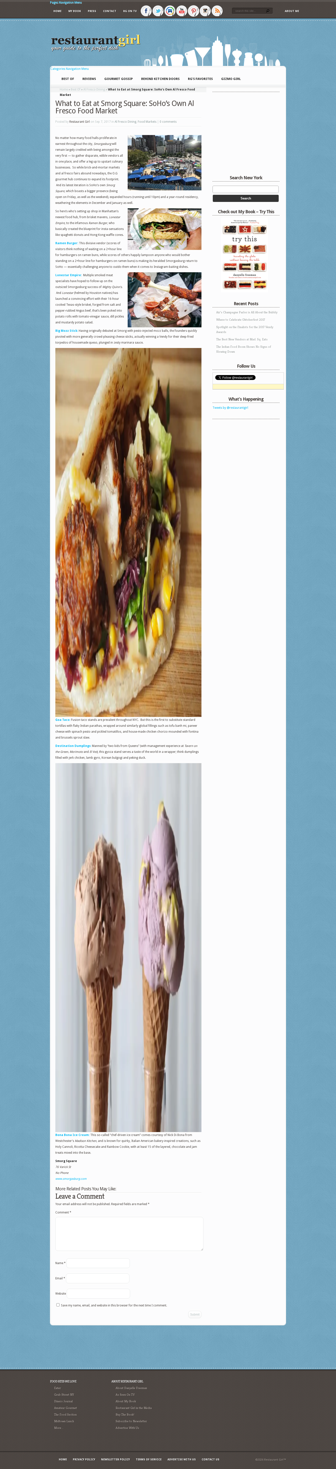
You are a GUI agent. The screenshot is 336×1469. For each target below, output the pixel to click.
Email (60, 1278)
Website (60, 1293)
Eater (57, 1388)
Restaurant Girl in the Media (134, 1408)
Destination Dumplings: (73, 746)
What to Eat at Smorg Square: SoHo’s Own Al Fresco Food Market (124, 107)
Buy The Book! (125, 1414)
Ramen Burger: (67, 243)
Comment (63, 1212)
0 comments (168, 121)
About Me (292, 11)
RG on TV (130, 11)
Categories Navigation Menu (69, 69)
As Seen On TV (125, 1395)
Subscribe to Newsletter (131, 1421)
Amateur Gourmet (65, 1408)
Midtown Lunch (64, 1421)
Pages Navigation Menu (66, 2)
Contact (109, 11)
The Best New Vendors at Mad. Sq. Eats (242, 339)
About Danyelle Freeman (131, 1388)
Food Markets (147, 121)
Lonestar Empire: (69, 275)
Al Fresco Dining (94, 89)
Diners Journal (63, 1401)
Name (60, 1263)
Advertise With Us (127, 1428)
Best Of (75, 89)
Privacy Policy (84, 1459)
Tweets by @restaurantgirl (230, 407)
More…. (59, 1428)
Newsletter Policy (115, 1459)
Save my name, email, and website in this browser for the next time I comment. (114, 1305)
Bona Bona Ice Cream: (72, 1135)
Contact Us (210, 1459)
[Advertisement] (243, 452)
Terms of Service (149, 1459)
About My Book (126, 1401)
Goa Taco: (62, 720)
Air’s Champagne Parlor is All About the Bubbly (246, 312)
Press (92, 11)
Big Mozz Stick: (66, 331)
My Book (74, 11)
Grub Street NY (64, 1395)
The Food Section (65, 1414)
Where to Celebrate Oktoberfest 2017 (240, 320)
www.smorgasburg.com (71, 1179)
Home (57, 11)
